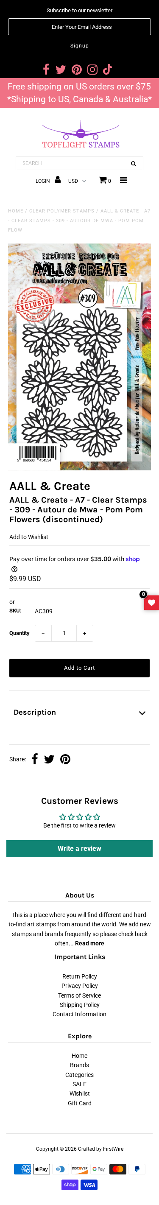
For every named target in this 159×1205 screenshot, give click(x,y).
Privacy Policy (79, 985)
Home (15, 211)
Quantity (19, 633)
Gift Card (80, 1103)
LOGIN (43, 181)
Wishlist (80, 1093)
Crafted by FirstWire (100, 1149)
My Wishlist (151, 602)
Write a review (79, 848)
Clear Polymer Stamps (62, 211)
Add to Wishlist (28, 537)
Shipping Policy (80, 1004)
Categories (79, 1074)
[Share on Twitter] (49, 760)
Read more (89, 943)
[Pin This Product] (65, 760)
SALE (79, 1084)
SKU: (15, 610)
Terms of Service (79, 995)
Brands (79, 1065)
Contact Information (79, 1014)
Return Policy (79, 976)
